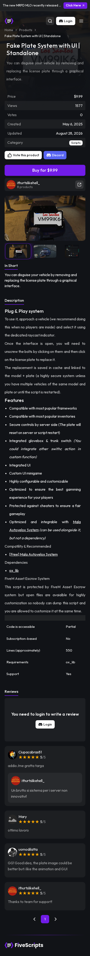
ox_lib (14, 570)
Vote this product (26, 155)
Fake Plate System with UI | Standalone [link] (33, 36)
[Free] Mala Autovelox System (33, 554)
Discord (58, 155)
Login (68, 21)
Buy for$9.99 (45, 170)
